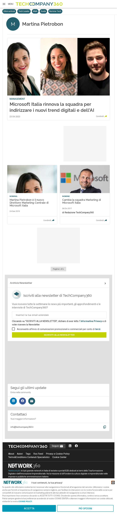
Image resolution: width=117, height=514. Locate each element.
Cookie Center (59, 457)
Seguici (56, 446)
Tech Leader (24, 11)
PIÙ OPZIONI (85, 508)
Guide (43, 11)
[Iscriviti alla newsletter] (31, 401)
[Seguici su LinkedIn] (13, 401)
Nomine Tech (55, 11)
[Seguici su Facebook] (22, 401)
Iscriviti (59, 335)
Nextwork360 (14, 471)
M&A (35, 11)
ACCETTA (29, 508)
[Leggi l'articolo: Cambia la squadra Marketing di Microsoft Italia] (85, 194)
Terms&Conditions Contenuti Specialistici (29, 457)
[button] (8, 4)
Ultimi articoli (9, 11)
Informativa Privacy (91, 321)
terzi (97, 329)
